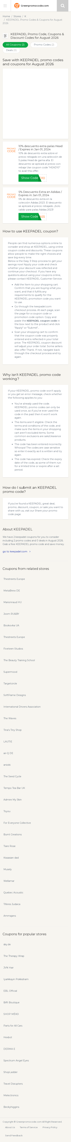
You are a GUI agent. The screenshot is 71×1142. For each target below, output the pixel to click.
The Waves (9, 718)
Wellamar (8, 880)
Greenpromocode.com (35, 5)
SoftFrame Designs (14, 695)
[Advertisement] (35, 104)
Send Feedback (14, 1135)
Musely (7, 869)
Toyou (6, 811)
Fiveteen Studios (13, 648)
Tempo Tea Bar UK (14, 788)
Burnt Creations (12, 834)
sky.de (7, 944)
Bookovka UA (11, 625)
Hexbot (7, 1037)
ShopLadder (10, 1072)
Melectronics (10, 1095)
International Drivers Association (22, 706)
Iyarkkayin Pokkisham (16, 979)
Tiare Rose (9, 846)
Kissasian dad (11, 857)
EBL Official (10, 990)
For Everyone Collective (17, 822)
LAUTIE (7, 741)
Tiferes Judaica (11, 904)
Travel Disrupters (13, 1083)
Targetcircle (10, 683)
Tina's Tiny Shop (12, 730)
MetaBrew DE (11, 590)
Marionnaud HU (12, 602)
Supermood (10, 671)
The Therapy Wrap (13, 956)
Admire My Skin (12, 799)
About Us (10, 1127)
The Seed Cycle (12, 776)
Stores (17, 16)
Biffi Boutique (11, 1002)
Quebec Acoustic (13, 892)
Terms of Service (29, 1127)
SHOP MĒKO (11, 1014)
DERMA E (9, 1048)
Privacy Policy (50, 1127)
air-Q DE (8, 753)
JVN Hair (8, 967)
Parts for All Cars (12, 1025)
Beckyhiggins (11, 1107)
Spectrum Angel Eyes (16, 1060)
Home (6, 16)
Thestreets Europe (14, 579)
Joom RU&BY (11, 613)
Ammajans (9, 915)
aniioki (7, 764)
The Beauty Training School (19, 660)
